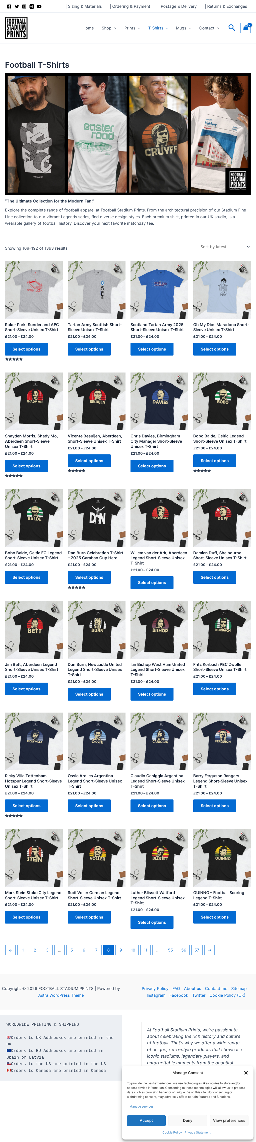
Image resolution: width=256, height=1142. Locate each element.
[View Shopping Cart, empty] (245, 28)
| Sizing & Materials (84, 6)
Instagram (156, 995)
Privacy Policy (155, 988)
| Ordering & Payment (130, 6)
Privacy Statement (197, 1132)
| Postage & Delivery (177, 6)
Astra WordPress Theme (61, 995)
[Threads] (32, 6)
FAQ (176, 988)
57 (196, 950)
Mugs (181, 27)
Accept (146, 1120)
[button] (246, 1072)
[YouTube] (39, 6)
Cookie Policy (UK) (228, 995)
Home (88, 27)
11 (145, 950)
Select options (26, 349)
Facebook (179, 995)
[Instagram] (24, 6)
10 (133, 950)
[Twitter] (16, 6)
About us (192, 988)
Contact (206, 27)
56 (183, 950)
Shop (107, 27)
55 (170, 950)
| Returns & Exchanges (226, 6)
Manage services (142, 1106)
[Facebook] (9, 6)
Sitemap (239, 988)
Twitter (199, 995)
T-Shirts (155, 27)
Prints (129, 27)
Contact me (216, 988)
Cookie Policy (172, 1132)
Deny (187, 1120)
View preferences (229, 1120)
